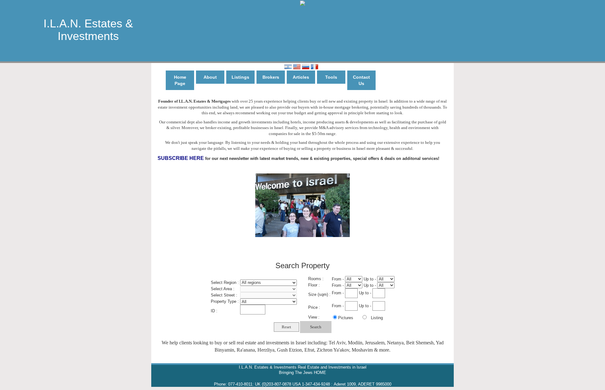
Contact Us (361, 80)
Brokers (270, 77)
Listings (240, 77)
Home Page (180, 80)
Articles (301, 77)
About (210, 77)
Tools (331, 77)
